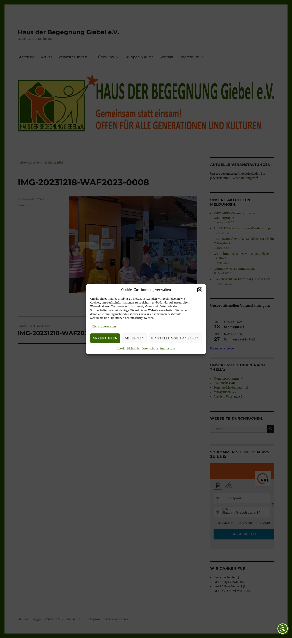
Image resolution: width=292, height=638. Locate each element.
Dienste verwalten (104, 326)
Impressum (167, 348)
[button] (200, 290)
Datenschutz (150, 348)
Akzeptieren (105, 338)
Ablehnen (135, 338)
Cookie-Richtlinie (128, 348)
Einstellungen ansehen (175, 338)
